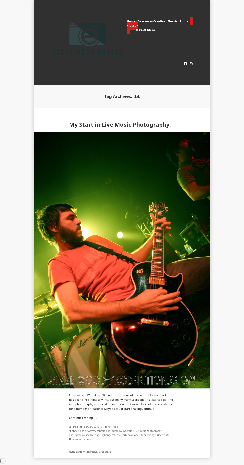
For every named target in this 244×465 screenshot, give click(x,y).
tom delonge (148, 435)
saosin (89, 435)
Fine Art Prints (178, 21)
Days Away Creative (151, 21)
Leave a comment (82, 439)
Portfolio (112, 426)
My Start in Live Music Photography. (120, 124)
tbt (113, 435)
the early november (128, 435)
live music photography (148, 431)
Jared (75, 426)
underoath (163, 435)
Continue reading (91, 418)
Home (131, 21)
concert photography (109, 431)
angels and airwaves (83, 431)
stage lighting (102, 435)
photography (76, 435)
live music (128, 431)
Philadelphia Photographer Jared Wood (90, 451)
